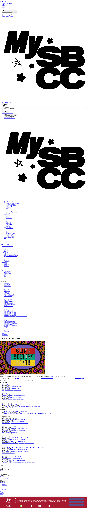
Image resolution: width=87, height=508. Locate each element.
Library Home (6, 283)
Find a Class (8, 213)
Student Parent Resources (10, 233)
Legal (3, 487)
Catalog (7, 208)
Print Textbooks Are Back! (8, 309)
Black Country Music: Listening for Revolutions (10, 384)
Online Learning (9, 206)
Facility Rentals (8, 225)
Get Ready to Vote (7, 291)
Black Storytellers (7, 293)
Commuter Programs (9, 220)
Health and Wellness (7, 273)
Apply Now (6, 253)
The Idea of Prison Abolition (6, 393)
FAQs (5, 290)
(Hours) (6, 471)
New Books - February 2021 (9, 303)
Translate (9, 13)
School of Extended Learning (7, 3)
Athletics (5, 241)
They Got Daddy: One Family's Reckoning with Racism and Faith (13, 399)
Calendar (3, 7)
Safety (7, 232)
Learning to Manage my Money (9, 294)
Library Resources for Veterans (9, 327)
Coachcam (8, 226)
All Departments (5, 8)
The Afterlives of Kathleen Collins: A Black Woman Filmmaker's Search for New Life (16, 415)
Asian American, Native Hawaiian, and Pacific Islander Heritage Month (15, 316)
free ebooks (11, 380)
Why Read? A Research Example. (9, 295)
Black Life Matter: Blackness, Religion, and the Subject (11, 388)
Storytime (6, 305)
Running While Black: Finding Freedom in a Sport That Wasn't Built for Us (14, 395)
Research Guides (7, 285)
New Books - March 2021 (8, 306)
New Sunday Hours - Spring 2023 (9, 322)
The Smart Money (9, 218)
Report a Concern (5, 489)
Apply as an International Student (11, 210)
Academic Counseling (9, 228)
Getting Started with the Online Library (10, 298)
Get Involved (8, 222)
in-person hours (52, 376)
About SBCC (4, 113)
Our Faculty (8, 207)
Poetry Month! (6, 331)
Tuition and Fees (9, 215)
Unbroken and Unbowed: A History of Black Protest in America (12, 402)
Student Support (9, 235)
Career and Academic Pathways (9, 202)
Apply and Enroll (5, 252)
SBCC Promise (8, 217)
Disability (3, 486)
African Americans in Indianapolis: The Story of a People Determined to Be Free (26, 413)
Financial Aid (8, 216)
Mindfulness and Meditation (8, 301)
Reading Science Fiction (8, 296)
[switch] (31, 506)
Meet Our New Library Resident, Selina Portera (12, 318)
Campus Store (8, 223)
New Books (6, 319)
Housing (7, 221)
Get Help (5, 288)
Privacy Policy (4, 488)
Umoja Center (17, 378)
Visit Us (11, 113)
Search (3, 105)
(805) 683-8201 (2, 476)
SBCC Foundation (9, 224)
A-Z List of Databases (7, 284)
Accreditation (4, 5)
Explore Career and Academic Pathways (12, 203)
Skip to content (2, 0)
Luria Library (4, 334)
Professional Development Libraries (47, 378)
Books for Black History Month (9, 304)
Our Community (5, 262)
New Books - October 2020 (8, 302)
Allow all (76, 499)
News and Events (5, 335)
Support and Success (7, 227)
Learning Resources (9, 230)
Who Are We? (6, 292)
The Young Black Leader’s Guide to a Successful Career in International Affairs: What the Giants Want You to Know (21, 406)
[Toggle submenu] (11, 227)
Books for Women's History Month (10, 312)
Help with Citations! (7, 300)
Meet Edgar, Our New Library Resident (10, 325)
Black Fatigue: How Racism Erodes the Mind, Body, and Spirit (12, 386)
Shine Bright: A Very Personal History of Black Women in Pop (12, 397)
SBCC (3, 333)
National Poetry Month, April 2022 (10, 315)
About (3, 4)
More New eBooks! (7, 320)
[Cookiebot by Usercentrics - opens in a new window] (8, 506)
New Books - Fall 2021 (8, 308)
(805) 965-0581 (2, 470)
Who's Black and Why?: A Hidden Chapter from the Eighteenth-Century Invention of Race (16, 404)
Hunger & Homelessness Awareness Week (11, 328)
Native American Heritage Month (9, 321)
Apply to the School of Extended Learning (13, 211)
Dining (5, 263)
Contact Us (8, 113)
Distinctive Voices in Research (9, 299)
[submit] (2, 110)
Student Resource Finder (10, 234)
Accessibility (4, 484)
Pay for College (6, 214)
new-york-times (6, 317)
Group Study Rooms (7, 286)
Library (3, 6)
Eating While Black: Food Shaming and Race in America (11, 390)
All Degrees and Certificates (10, 204)
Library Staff (6, 289)
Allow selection (76, 502)
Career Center (6, 272)
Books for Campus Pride (8, 330)
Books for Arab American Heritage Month (11, 323)
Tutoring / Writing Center (10, 236)
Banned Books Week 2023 (8, 324)
